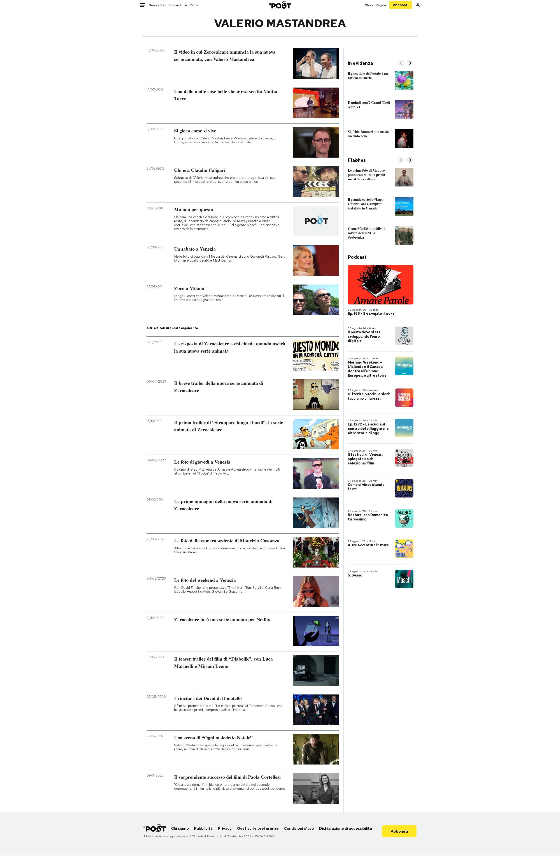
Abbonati (400, 5)
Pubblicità (203, 828)
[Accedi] (417, 5)
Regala (381, 5)
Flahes (357, 160)
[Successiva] (409, 63)
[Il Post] (280, 5)
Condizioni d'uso (299, 828)
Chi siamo (180, 828)
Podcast (175, 5)
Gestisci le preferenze (258, 828)
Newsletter (157, 5)
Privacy (225, 828)
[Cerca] (186, 5)
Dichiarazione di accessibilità (345, 828)
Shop (369, 5)
